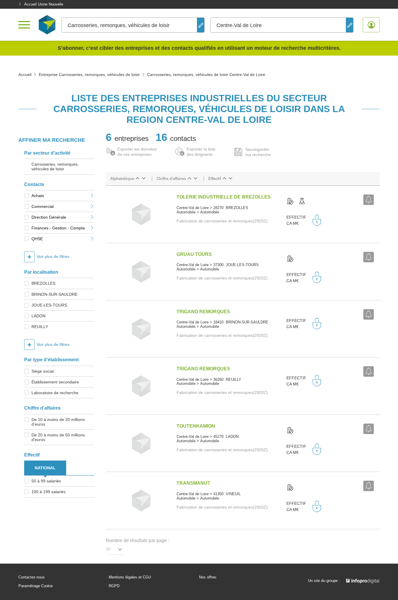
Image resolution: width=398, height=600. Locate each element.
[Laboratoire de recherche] (302, 201)
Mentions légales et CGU (130, 577)
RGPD (114, 586)
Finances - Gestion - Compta (58, 228)
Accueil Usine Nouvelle (43, 4)
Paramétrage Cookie (35, 586)
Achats (37, 195)
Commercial (42, 206)
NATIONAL (45, 468)
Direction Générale (48, 217)
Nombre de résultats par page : (137, 540)
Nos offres (207, 577)
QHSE (37, 238)
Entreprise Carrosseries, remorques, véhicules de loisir (89, 74)
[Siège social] (290, 201)
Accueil (24, 74)
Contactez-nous (31, 577)
